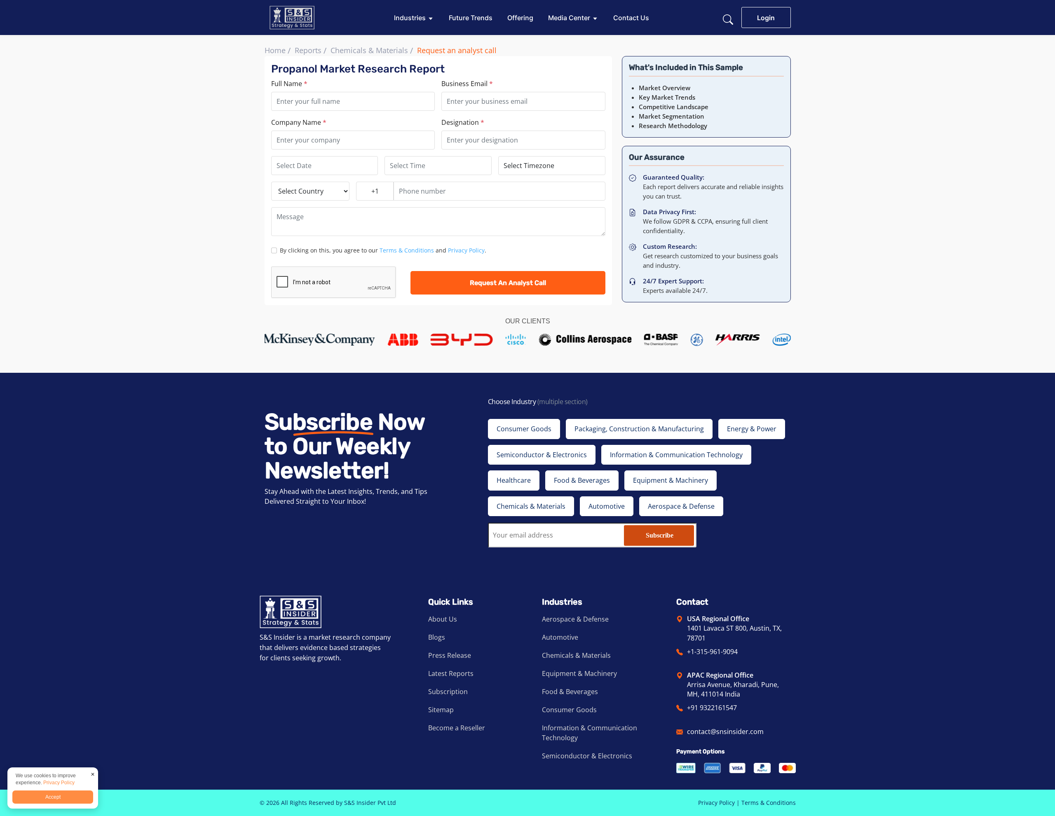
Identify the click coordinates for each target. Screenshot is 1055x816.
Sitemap (441, 709)
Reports (308, 50)
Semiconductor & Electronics (587, 755)
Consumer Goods (569, 709)
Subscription (448, 691)
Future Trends (470, 17)
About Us (442, 619)
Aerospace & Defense (575, 619)
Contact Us (631, 17)
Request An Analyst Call (508, 283)
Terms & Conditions (407, 250)
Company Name (298, 122)
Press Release (449, 655)
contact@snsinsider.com (725, 731)
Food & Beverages (570, 691)
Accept (53, 797)
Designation (462, 122)
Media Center (569, 17)
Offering (520, 17)
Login (766, 18)
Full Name (289, 83)
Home (275, 50)
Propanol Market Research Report (358, 69)
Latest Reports (451, 673)
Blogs (436, 637)
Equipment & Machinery (579, 673)
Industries (410, 17)
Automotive (560, 637)
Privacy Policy (466, 250)
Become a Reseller (456, 727)
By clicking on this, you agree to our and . (383, 250)
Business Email (467, 83)
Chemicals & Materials (369, 50)
